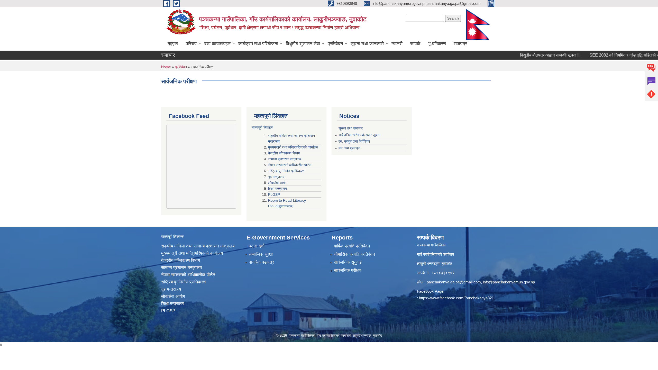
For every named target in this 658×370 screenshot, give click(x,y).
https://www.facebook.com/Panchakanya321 (456, 298)
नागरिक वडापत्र (261, 262)
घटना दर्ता (256, 246)
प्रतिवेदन (335, 43)
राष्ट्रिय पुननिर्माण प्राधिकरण (287, 171)
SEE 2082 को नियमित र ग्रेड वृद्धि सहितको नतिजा (617, 55)
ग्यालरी (397, 43)
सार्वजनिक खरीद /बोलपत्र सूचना (359, 135)
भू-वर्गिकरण (437, 43)
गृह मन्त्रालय (276, 177)
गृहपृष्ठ (173, 43)
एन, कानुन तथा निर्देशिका (354, 141)
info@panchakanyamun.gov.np (509, 282)
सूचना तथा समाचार (351, 128)
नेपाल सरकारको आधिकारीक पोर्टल (290, 165)
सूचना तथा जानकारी (367, 43)
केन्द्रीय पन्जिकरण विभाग (284, 153)
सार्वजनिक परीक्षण (347, 270)
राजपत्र (460, 43)
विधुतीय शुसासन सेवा (303, 43)
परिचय (191, 43)
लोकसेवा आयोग (278, 183)
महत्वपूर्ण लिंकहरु (262, 127)
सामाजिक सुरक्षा (261, 254)
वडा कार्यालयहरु (217, 43)
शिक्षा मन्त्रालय (278, 189)
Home (166, 67)
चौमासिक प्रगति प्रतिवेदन (354, 254)
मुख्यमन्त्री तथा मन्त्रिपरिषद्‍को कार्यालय (293, 147)
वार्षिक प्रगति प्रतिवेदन (352, 246)
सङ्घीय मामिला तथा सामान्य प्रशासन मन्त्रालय (197, 246)
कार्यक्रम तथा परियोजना (258, 43)
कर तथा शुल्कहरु (349, 148)
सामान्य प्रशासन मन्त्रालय (285, 159)
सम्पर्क (415, 43)
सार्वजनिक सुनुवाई (348, 262)
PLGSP (274, 194)
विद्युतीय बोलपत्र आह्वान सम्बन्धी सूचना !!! (540, 55)
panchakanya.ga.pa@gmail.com (454, 282)
